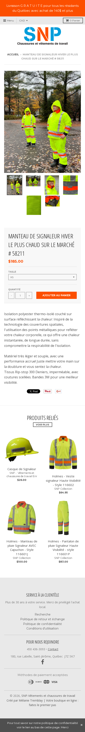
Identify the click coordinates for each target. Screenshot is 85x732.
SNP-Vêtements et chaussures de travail (48, 696)
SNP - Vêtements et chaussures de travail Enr (22, 474)
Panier (75, 20)
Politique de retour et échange (42, 619)
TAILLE (12, 271)
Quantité (14, 289)
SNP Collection (63, 488)
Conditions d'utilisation (42, 628)
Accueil (13, 54)
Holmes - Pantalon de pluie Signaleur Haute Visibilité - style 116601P (63, 547)
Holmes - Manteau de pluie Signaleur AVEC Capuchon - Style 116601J (21, 547)
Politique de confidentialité (42, 624)
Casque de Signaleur (21, 469)
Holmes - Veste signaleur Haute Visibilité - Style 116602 (63, 480)
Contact (53, 649)
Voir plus (42, 424)
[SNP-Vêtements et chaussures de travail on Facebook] (42, 662)
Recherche (43, 614)
